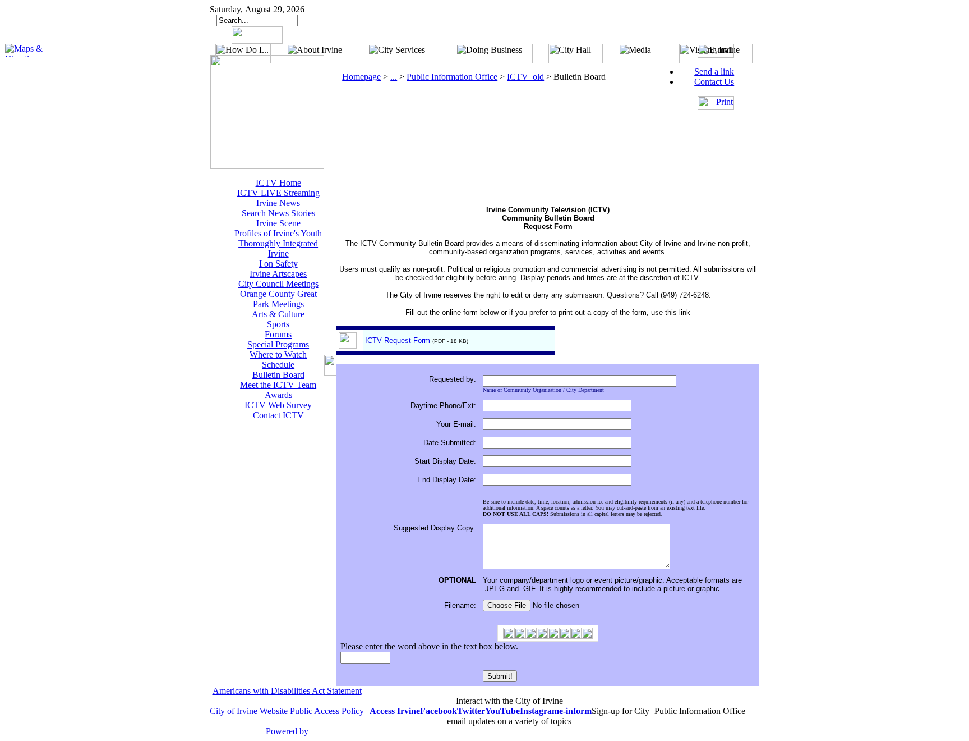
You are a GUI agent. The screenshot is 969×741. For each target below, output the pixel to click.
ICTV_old (525, 76)
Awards (278, 395)
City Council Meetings (278, 284)
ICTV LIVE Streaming (278, 193)
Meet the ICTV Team (278, 385)
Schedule (278, 364)
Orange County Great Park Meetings (278, 299)
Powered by (287, 731)
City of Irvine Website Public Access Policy (287, 711)
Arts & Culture (278, 314)
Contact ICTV (278, 415)
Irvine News (278, 203)
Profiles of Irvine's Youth (278, 233)
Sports (278, 324)
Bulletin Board (278, 374)
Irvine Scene (278, 223)
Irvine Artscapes (278, 273)
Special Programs (278, 344)
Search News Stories (278, 213)
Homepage (361, 76)
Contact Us (714, 81)
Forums (278, 334)
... (393, 76)
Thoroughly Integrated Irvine (278, 248)
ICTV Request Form (397, 340)
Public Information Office (452, 76)
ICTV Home (278, 182)
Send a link (714, 71)
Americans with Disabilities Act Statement (287, 691)
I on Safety (278, 263)
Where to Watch (278, 354)
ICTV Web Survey (278, 405)
